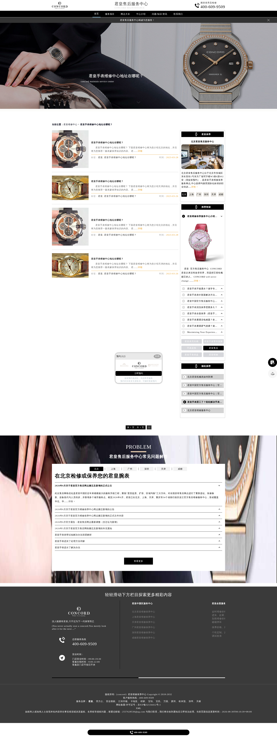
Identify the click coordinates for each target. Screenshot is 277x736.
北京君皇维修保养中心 (143, 612)
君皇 (100, 157)
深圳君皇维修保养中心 (143, 632)
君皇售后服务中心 (131, 4)
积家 (143, 701)
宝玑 (158, 701)
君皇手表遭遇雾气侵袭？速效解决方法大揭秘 (210, 326)
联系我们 (178, 14)
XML (138, 708)
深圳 (206, 194)
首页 (96, 14)
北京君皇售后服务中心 (202, 141)
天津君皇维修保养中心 (143, 622)
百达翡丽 (110, 701)
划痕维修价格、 (220, 618)
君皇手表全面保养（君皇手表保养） (205, 313)
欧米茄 (182, 701)
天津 (213, 194)
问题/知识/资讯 (159, 14)
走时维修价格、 (220, 611)
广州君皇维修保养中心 (143, 627)
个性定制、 (218, 632)
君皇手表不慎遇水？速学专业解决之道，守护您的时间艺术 (217, 288)
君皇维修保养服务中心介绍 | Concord (206, 216)
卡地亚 (134, 701)
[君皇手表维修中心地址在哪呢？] (70, 167)
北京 (184, 194)
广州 (198, 194)
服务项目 (109, 14)
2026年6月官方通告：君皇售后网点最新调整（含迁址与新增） (87, 522)
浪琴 (191, 701)
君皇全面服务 (219, 603)
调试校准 (217, 636)
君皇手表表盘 (192, 355)
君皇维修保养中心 (137, 694)
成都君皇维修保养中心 (143, 638)
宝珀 (150, 701)
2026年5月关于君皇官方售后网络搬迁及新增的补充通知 (83, 528)
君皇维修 (213, 355)
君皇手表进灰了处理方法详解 (70, 541)
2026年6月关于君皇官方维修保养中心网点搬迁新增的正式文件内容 (89, 516)
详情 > (194, 187)
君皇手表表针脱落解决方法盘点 (203, 295)
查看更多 (138, 561)
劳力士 (99, 701)
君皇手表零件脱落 (213, 341)
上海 (191, 194)
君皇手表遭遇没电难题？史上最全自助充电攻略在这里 (215, 320)
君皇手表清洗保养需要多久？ (202, 307)
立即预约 (138, 373)
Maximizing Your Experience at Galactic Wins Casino (215, 332)
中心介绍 (141, 14)
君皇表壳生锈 (192, 341)
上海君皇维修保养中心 (143, 617)
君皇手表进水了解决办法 (67, 547)
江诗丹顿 (123, 701)
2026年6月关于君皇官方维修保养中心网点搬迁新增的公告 (84, 509)
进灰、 (215, 615)
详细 (140, 151)
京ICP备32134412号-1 (149, 705)
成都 (221, 194)
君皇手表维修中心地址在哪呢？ (107, 142)
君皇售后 (213, 348)
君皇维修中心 (70, 124)
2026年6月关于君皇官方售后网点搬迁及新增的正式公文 (83, 485)
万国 (165, 701)
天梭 (198, 701)
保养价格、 (218, 627)
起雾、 (223, 615)
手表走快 (191, 348)
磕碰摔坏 (217, 622)
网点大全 (125, 14)
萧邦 (173, 701)
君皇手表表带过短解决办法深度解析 (73, 535)
